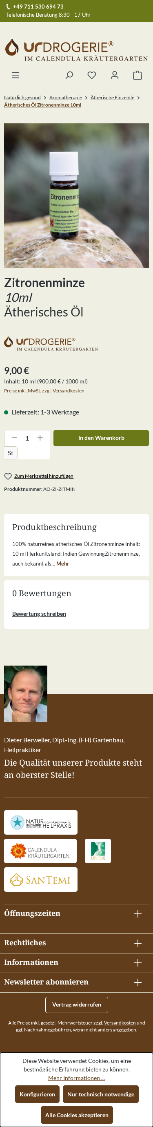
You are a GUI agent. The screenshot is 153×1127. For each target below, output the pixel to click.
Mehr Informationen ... (76, 1077)
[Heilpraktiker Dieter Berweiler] (41, 822)
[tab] (76, 553)
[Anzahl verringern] (14, 438)
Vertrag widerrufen (76, 1004)
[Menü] (15, 75)
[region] (76, 195)
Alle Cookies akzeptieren (77, 1114)
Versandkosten (120, 1023)
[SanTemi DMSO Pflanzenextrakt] (41, 879)
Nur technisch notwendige (100, 1094)
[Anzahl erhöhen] (40, 438)
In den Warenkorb (101, 437)
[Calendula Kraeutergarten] (40, 851)
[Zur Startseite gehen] (76, 50)
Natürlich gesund (22, 97)
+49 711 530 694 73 (38, 6)
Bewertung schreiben (39, 613)
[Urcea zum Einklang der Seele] (98, 851)
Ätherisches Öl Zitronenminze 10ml (42, 105)
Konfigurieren (37, 1094)
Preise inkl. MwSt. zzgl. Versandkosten (44, 391)
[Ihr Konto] (114, 75)
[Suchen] (69, 75)
